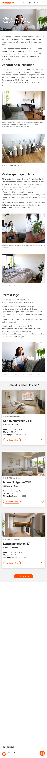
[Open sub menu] (42, 748)
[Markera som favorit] (42, 440)
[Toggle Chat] (42, 753)
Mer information (12, 440)
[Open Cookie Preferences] (4, 754)
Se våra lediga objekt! (23, 576)
